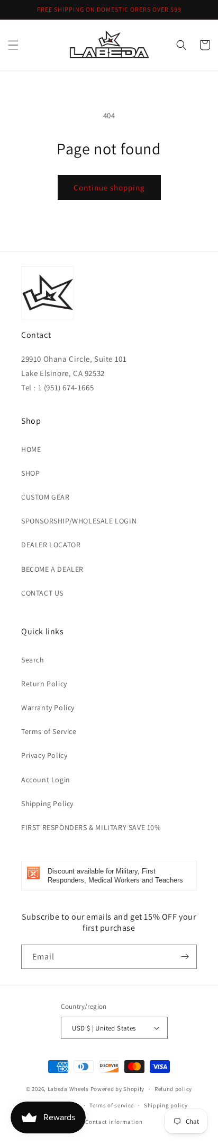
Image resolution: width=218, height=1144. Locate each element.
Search (32, 660)
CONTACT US (42, 593)
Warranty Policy (48, 707)
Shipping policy (166, 1105)
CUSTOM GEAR (45, 497)
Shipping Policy (47, 803)
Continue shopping (109, 187)
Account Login (45, 779)
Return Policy (44, 683)
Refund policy (173, 1089)
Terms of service (111, 1105)
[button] (13, 45)
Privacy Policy (44, 755)
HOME (31, 449)
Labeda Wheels (68, 1089)
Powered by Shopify (117, 1089)
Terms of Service (49, 731)
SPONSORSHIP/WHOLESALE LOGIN (79, 521)
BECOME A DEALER (52, 569)
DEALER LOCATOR (50, 544)
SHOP (30, 473)
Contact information (113, 1121)
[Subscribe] (184, 957)
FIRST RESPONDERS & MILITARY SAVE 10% (91, 827)
